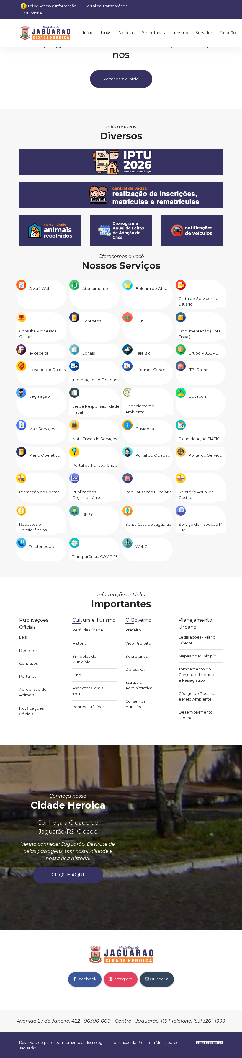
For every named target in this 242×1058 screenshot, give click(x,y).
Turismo (180, 32)
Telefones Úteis (43, 546)
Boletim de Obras (152, 288)
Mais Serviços (42, 429)
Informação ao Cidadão (94, 380)
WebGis (142, 546)
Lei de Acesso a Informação (52, 6)
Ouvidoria (33, 13)
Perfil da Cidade (87, 630)
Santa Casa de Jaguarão (148, 524)
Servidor (203, 32)
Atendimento (95, 288)
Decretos (28, 650)
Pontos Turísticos (88, 707)
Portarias (27, 676)
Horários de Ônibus (47, 370)
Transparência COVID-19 (95, 556)
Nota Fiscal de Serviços (94, 439)
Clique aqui (68, 875)
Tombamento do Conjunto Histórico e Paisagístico (196, 675)
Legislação (39, 396)
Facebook (86, 979)
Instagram (122, 979)
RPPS (87, 514)
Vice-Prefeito (138, 643)
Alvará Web (40, 288)
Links (106, 32)
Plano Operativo (44, 455)
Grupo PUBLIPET (204, 353)
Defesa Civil (136, 669)
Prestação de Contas (39, 492)
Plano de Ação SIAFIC (199, 439)
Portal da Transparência (106, 6)
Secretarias (153, 32)
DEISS (141, 321)
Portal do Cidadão (152, 455)
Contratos (91, 321)
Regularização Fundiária (148, 492)
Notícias (126, 32)
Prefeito (133, 630)
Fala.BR (142, 353)
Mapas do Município (197, 656)
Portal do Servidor (206, 455)
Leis (23, 637)
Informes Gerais (150, 370)
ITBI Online (199, 370)
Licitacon (197, 396)
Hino (76, 675)
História (79, 643)
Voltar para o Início (121, 79)
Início (88, 32)
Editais (88, 353)
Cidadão (227, 32)
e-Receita (38, 353)
